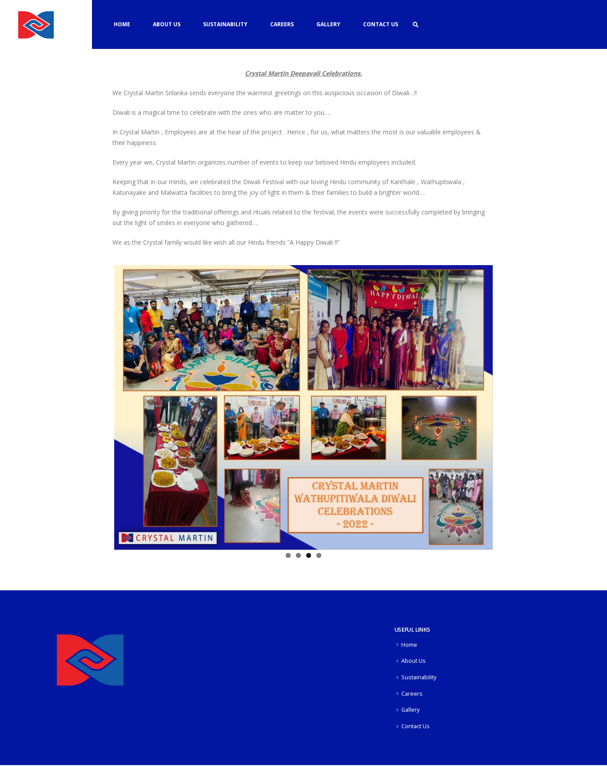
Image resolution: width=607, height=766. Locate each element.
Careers (282, 24)
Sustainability (225, 24)
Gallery (328, 24)
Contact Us (380, 24)
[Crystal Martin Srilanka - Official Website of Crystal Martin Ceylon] (36, 24)
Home (122, 24)
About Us (166, 24)
